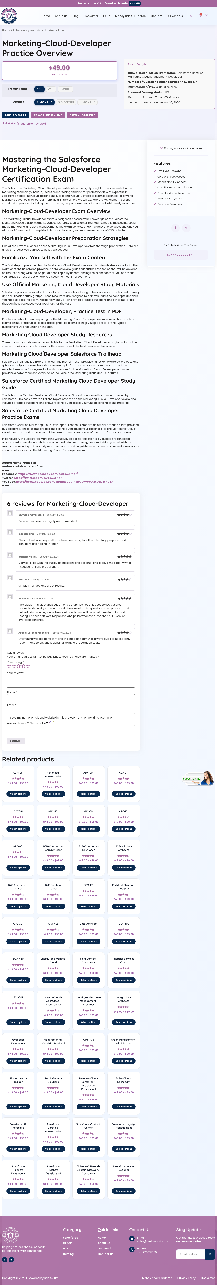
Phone (141, 1248)
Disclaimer (91, 16)
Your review (16, 673)
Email (11, 705)
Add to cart (16, 115)
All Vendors (175, 16)
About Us (61, 16)
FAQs (106, 16)
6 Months (66, 102)
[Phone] (132, 1249)
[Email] (132, 1238)
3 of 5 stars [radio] (19, 666)
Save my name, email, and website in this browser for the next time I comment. (62, 717)
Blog (76, 16)
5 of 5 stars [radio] (28, 666)
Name (12, 692)
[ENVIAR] (210, 1254)
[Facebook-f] (4, 1259)
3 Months (44, 102)
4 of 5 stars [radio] (23, 666)
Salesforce (20, 30)
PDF (39, 89)
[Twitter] (11, 1259)
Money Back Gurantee (130, 16)
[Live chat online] (198, 778)
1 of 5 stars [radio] (9, 666)
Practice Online (48, 115)
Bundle (65, 89)
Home (46, 16)
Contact (156, 16)
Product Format (18, 89)
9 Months (88, 102)
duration (18, 101)
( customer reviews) (31, 124)
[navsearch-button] (191, 15)
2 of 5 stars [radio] (14, 666)
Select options (18, 793)
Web (51, 89)
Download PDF (82, 115)
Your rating (15, 662)
